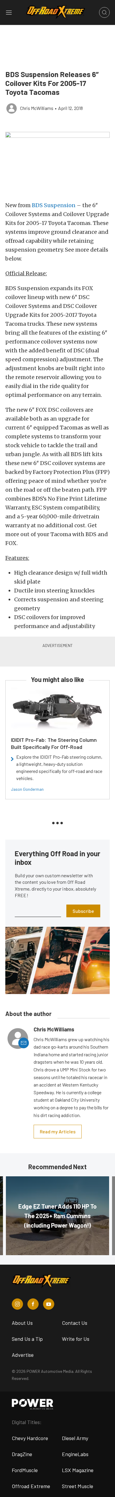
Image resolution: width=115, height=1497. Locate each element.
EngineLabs (75, 1454)
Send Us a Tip (27, 1338)
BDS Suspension (53, 205)
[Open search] (104, 12)
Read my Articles (57, 1131)
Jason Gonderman (27, 789)
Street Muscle (77, 1486)
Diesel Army (75, 1438)
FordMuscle (25, 1470)
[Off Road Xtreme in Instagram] (17, 1304)
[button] (57, 163)
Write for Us (75, 1338)
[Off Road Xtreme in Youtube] (48, 1304)
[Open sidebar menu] (8, 12)
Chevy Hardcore (30, 1438)
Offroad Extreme (31, 1486)
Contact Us (74, 1322)
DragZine (22, 1454)
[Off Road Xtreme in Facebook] (33, 1304)
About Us (22, 1322)
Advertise (23, 1354)
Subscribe (83, 911)
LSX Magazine (77, 1470)
